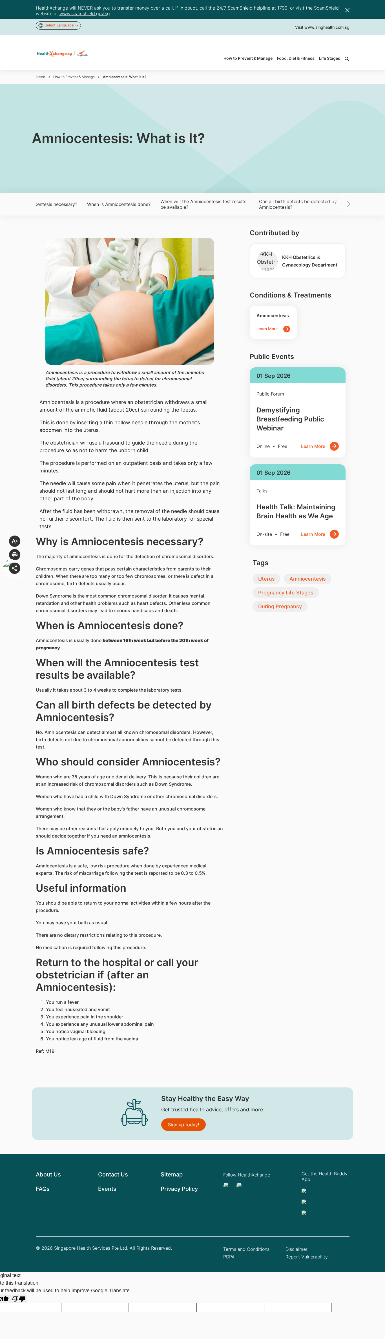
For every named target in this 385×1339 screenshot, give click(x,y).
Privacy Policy (179, 1188)
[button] (340, 204)
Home (40, 77)
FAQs (43, 1188)
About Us (48, 1174)
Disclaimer (296, 1249)
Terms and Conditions (246, 1249)
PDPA (229, 1257)
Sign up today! (183, 1124)
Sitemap (172, 1174)
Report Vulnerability (307, 1257)
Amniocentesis (307, 579)
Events (107, 1188)
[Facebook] (242, 1186)
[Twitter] (228, 1186)
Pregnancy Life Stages (285, 593)
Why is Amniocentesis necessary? (41, 204)
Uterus (266, 579)
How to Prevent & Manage (74, 77)
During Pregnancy (280, 606)
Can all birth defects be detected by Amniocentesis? (298, 204)
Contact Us (113, 1174)
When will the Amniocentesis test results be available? (203, 204)
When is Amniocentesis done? (119, 204)
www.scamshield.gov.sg (84, 13)
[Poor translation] (18, 1298)
